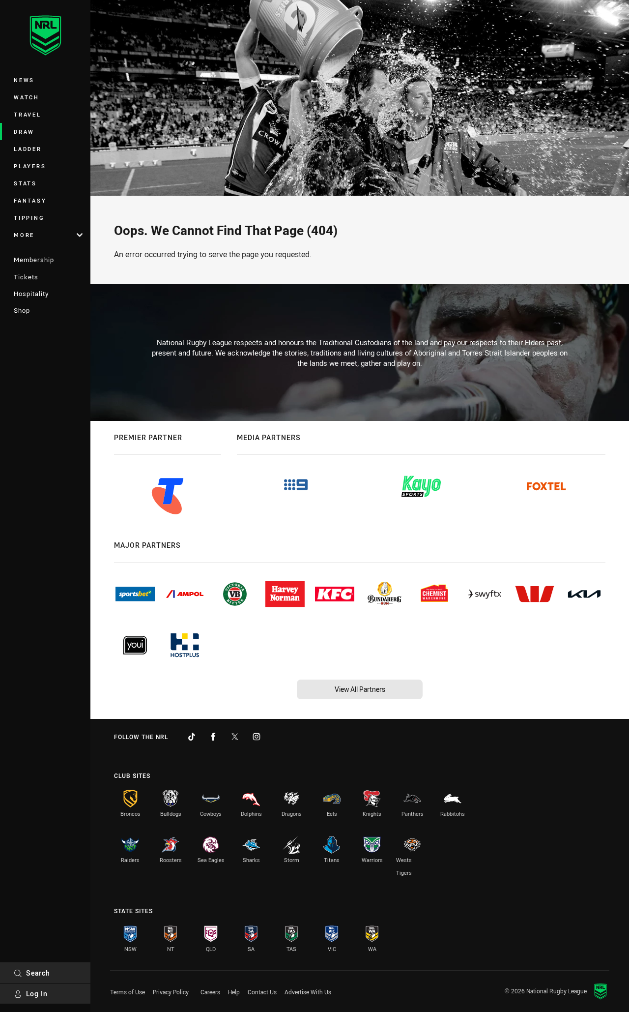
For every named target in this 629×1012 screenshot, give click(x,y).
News (24, 80)
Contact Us (262, 992)
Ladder (28, 148)
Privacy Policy (171, 992)
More (24, 234)
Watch (26, 97)
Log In (37, 993)
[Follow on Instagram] (256, 736)
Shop (22, 310)
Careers (210, 992)
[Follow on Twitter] (235, 736)
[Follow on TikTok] (192, 736)
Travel (27, 114)
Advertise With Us (308, 992)
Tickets (26, 276)
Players (30, 166)
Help (234, 992)
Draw (24, 131)
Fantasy (30, 200)
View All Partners (360, 689)
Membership (34, 259)
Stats (25, 183)
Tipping (29, 217)
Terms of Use (127, 992)
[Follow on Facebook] (213, 736)
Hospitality (31, 293)
